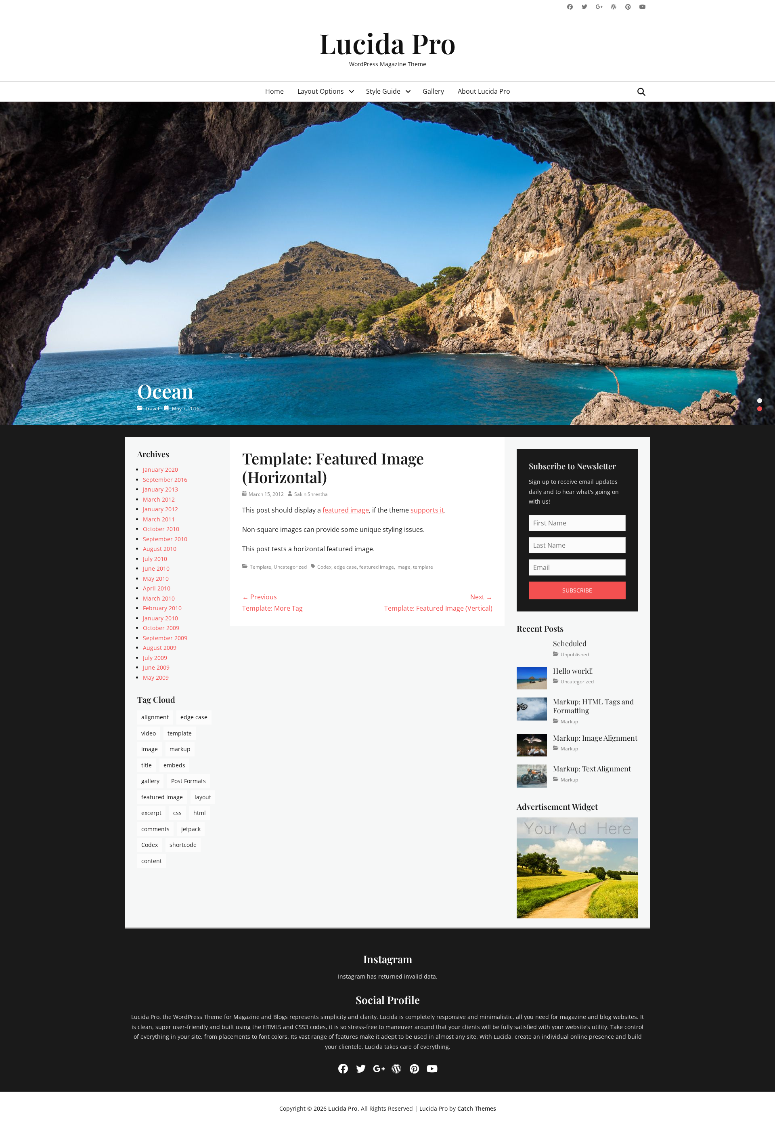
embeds (174, 765)
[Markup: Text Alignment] (532, 775)
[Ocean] (387, 263)
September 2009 (165, 638)
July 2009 (155, 658)
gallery (150, 781)
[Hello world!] (532, 677)
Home (274, 91)
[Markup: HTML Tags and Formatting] (532, 708)
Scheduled (569, 643)
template (423, 566)
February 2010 (162, 608)
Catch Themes (476, 1108)
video (148, 733)
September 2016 (165, 479)
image (403, 566)
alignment (155, 717)
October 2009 (161, 628)
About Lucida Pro (484, 91)
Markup (569, 721)
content (151, 861)
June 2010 (156, 568)
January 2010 (160, 618)
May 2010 (156, 578)
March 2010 (159, 598)
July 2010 (155, 559)
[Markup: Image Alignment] (532, 744)
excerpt (151, 813)
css (177, 813)
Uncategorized (290, 566)
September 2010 (165, 539)
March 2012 (159, 499)
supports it (427, 510)
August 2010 (159, 548)
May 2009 (156, 677)
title (146, 765)
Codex (324, 566)
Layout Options (320, 91)
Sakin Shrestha (311, 494)
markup (180, 749)
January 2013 (160, 489)
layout (203, 797)
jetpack (191, 829)
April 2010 (156, 588)
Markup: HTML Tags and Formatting (593, 706)
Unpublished (575, 654)
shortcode (183, 845)
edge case (345, 566)
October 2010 (161, 529)
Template (260, 566)
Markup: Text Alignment (592, 768)
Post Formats (188, 781)
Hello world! (573, 671)
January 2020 (160, 469)
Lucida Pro (387, 42)
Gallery (433, 91)
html (199, 813)
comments (155, 829)
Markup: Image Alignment (595, 738)
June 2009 (156, 667)
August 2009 (159, 647)
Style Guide (383, 91)
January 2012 (160, 509)
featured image (346, 510)
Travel (152, 408)
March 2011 (159, 519)
